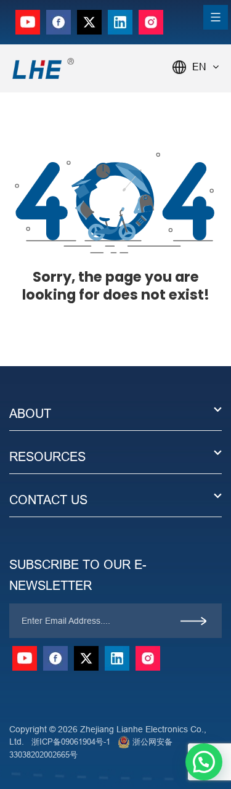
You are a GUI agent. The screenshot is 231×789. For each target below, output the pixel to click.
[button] (203, 761)
